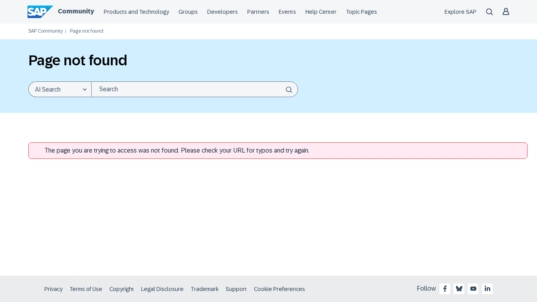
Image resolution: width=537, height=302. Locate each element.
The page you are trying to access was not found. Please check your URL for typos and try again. (176, 150)
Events (287, 12)
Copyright (121, 289)
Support (236, 289)
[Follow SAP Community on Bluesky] (459, 288)
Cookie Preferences (279, 289)
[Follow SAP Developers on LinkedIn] (487, 288)
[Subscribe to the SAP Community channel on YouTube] (473, 288)
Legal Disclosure (162, 289)
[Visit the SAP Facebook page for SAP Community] (445, 288)
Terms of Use (86, 289)
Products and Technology (136, 12)
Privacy (53, 289)
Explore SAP (460, 12)
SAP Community (45, 31)
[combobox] (194, 89)
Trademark (205, 289)
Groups (188, 12)
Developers (222, 12)
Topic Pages (361, 12)
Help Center (321, 12)
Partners (258, 12)
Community (76, 11)
